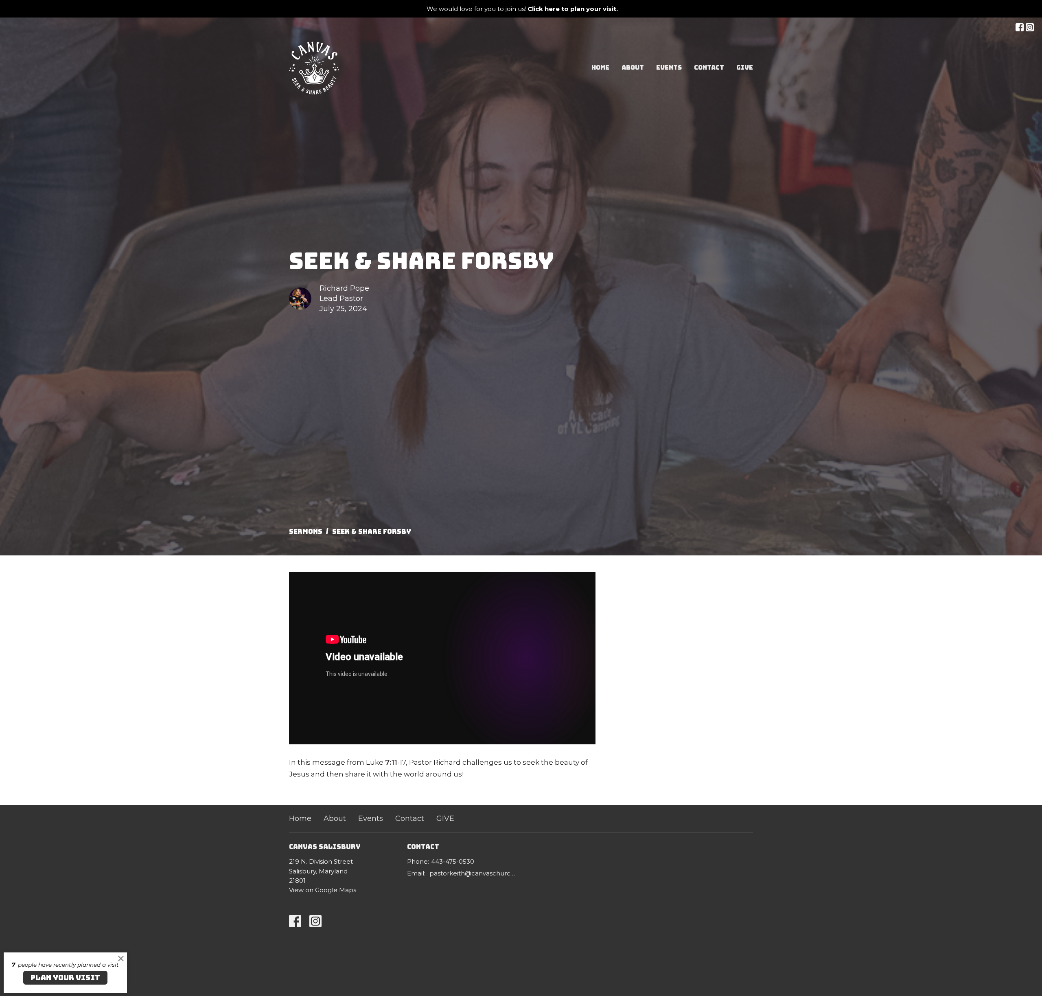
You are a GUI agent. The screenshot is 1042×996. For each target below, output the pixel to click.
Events (669, 68)
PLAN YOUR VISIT (65, 977)
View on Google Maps (322, 890)
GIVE (744, 68)
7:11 (391, 762)
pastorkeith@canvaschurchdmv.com (473, 873)
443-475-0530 (452, 861)
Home (600, 68)
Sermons (305, 531)
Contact (709, 68)
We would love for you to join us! (522, 9)
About (633, 68)
